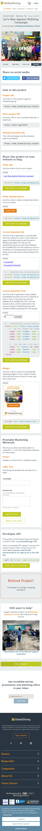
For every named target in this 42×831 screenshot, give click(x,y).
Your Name (7, 479)
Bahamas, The (21, 16)
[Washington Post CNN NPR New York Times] (21, 795)
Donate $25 (8, 262)
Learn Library (9, 783)
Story (5, 64)
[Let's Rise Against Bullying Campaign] (13, 396)
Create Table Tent (13, 521)
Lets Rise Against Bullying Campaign (19, 176)
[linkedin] (31, 743)
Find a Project (21, 664)
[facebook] (11, 743)
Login (35, 3)
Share (36, 64)
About (14, 9)
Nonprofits (21, 9)
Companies (29, 9)
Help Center (21, 735)
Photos (26, 64)
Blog (36, 9)
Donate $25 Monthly (12, 265)
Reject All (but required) (20, 824)
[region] (21, 818)
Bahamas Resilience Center (28, 26)
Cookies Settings (21, 828)
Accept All (20, 819)
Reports (16, 64)
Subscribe (21, 701)
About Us (7, 776)
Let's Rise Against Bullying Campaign (13, 387)
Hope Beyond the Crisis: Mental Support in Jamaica (20, 652)
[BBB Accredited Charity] (21, 802)
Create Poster (11, 514)
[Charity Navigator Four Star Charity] (6, 802)
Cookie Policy (7, 815)
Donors (5, 754)
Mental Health (8, 16)
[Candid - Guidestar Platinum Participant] (12, 802)
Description (7, 490)
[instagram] (21, 743)
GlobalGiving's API (29, 541)
